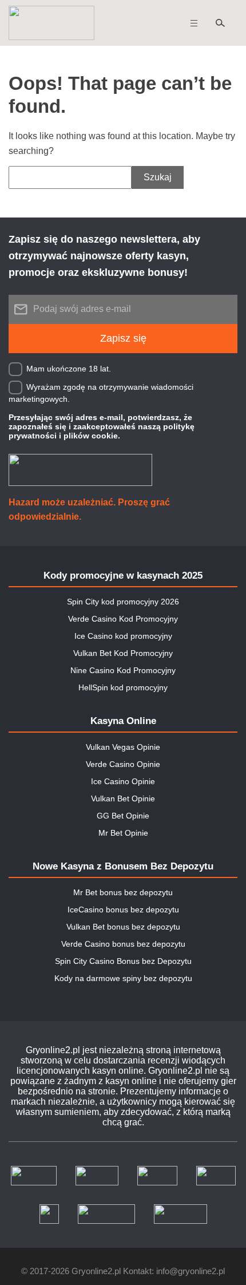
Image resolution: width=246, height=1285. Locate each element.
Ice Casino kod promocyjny (123, 635)
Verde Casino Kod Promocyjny (123, 618)
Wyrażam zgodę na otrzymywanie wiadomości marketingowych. (101, 392)
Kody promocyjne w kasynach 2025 (123, 575)
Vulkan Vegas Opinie (123, 747)
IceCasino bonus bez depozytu (123, 909)
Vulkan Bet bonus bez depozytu (123, 926)
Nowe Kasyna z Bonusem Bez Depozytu (123, 866)
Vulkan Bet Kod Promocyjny (123, 653)
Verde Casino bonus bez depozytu (123, 943)
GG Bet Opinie (123, 815)
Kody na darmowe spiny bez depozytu (123, 978)
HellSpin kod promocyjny (123, 687)
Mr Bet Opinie (123, 832)
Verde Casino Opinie (123, 764)
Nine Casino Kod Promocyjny (123, 670)
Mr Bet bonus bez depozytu (123, 892)
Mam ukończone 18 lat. (68, 368)
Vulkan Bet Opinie (123, 798)
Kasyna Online (123, 720)
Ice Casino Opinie (123, 781)
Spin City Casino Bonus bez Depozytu (123, 961)
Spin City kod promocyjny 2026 (123, 601)
